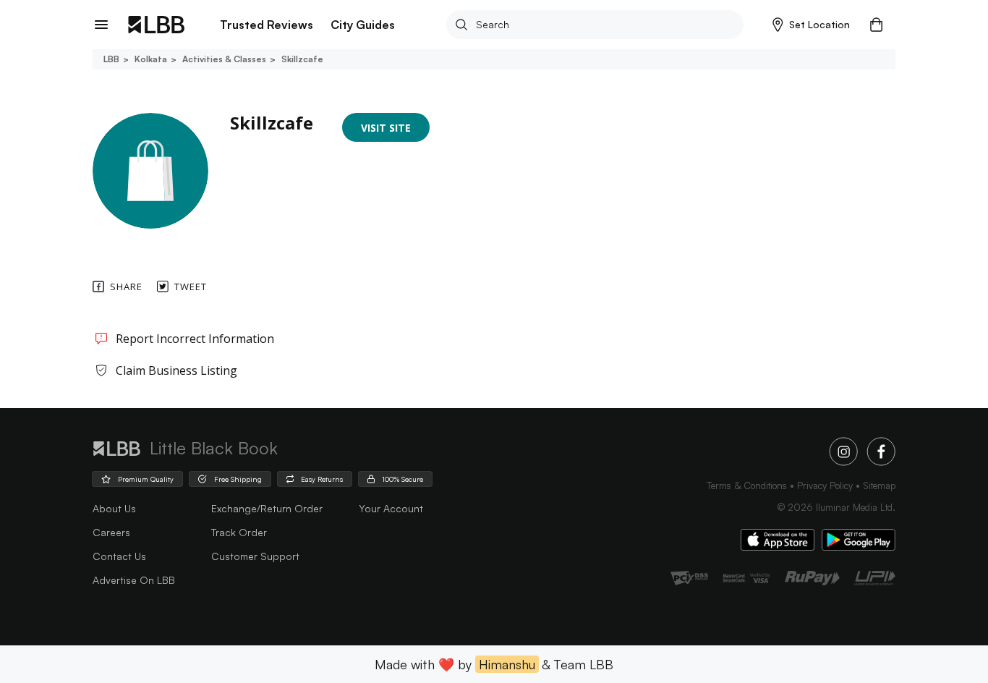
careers (111, 532)
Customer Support (255, 556)
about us (114, 508)
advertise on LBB (134, 580)
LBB (111, 59)
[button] (811, 24)
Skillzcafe (302, 59)
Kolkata (151, 59)
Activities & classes (224, 59)
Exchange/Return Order (267, 508)
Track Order (239, 532)
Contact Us (119, 556)
